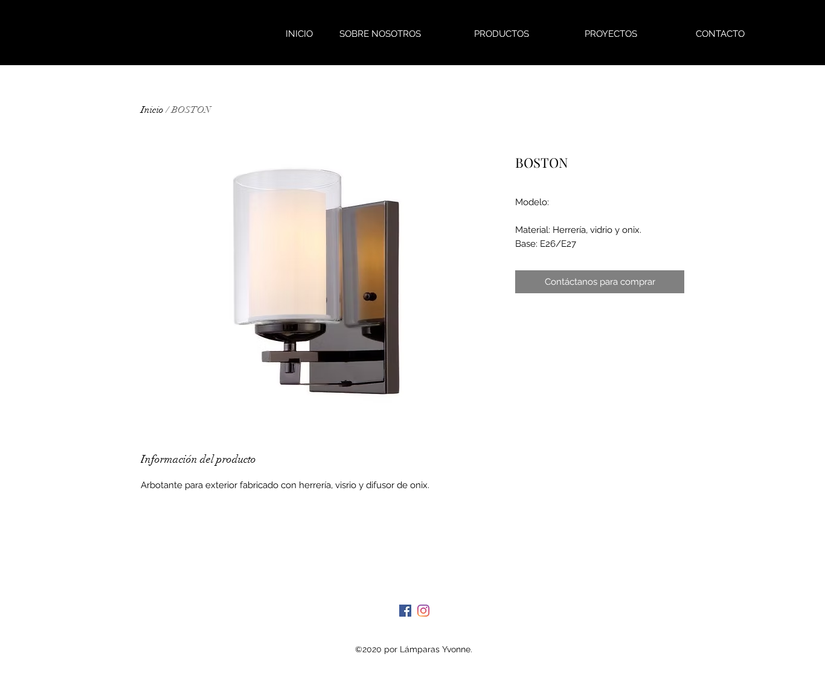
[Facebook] (405, 611)
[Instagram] (423, 611)
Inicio (152, 110)
